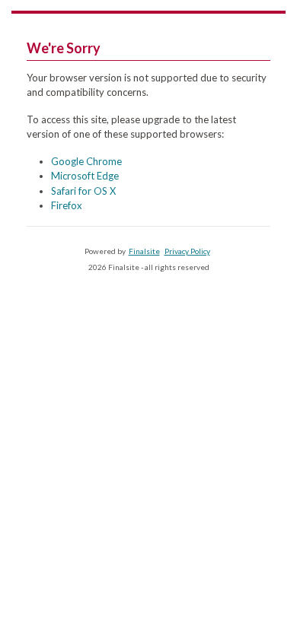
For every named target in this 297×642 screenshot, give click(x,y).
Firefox (66, 205)
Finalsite (144, 251)
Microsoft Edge (85, 176)
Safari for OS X (83, 191)
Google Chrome (86, 161)
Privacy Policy (187, 251)
